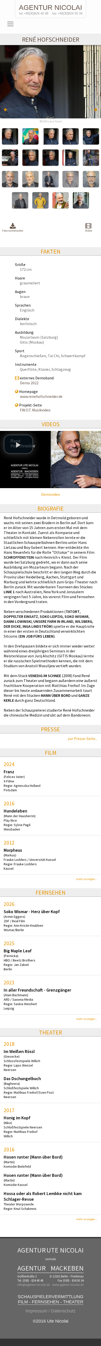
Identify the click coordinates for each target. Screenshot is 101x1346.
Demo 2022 (29, 382)
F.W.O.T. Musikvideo (35, 409)
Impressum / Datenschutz (50, 1311)
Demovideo (50, 494)
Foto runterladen (12, 230)
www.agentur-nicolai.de (68, 1285)
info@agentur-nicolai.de (33, 1285)
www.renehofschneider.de (41, 396)
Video (88, 230)
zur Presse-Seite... (82, 738)
